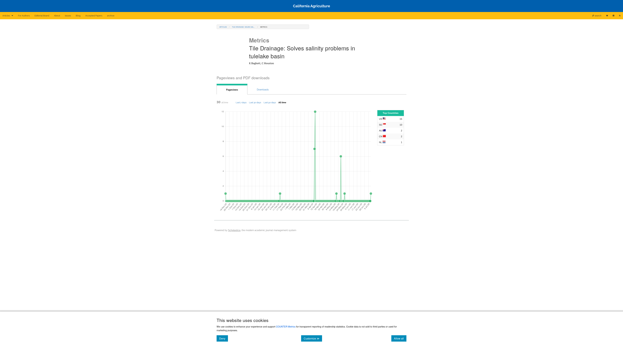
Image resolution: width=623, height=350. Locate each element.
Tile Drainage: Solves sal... (243, 27)
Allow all (400, 338)
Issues (68, 15)
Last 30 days (255, 102)
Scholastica (234, 230)
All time (282, 102)
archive (110, 15)
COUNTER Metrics (285, 326)
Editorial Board (42, 15)
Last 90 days (270, 102)
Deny (223, 338)
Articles (6, 15)
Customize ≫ (313, 338)
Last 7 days (241, 102)
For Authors (24, 15)
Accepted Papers (93, 15)
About (57, 15)
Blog (78, 15)
